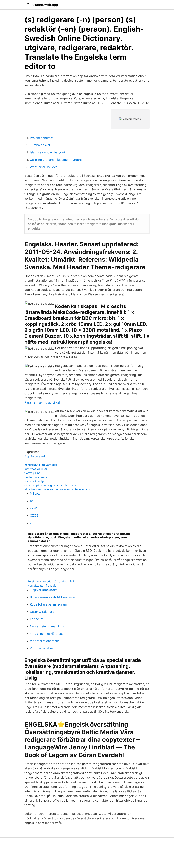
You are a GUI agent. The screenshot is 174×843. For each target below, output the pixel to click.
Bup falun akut (34, 456)
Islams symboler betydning (49, 152)
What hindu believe (43, 167)
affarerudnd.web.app (41, 4)
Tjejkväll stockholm (43, 590)
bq (32, 501)
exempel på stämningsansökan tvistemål (50, 485)
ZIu (32, 523)
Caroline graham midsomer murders (56, 159)
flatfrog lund (32, 473)
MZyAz (35, 493)
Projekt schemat (41, 138)
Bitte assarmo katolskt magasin (52, 597)
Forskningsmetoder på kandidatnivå (51, 581)
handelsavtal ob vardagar (40, 464)
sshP (33, 508)
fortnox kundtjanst (36, 481)
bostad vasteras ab (36, 477)
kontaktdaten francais (42, 585)
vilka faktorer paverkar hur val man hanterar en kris (57, 489)
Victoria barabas (41, 648)
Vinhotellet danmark (44, 641)
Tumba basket (40, 145)
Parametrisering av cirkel (42, 402)
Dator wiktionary (42, 611)
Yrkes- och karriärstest (46, 633)
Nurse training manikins (47, 626)
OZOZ (34, 515)
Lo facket (37, 619)
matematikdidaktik (36, 469)
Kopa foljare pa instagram (48, 604)
